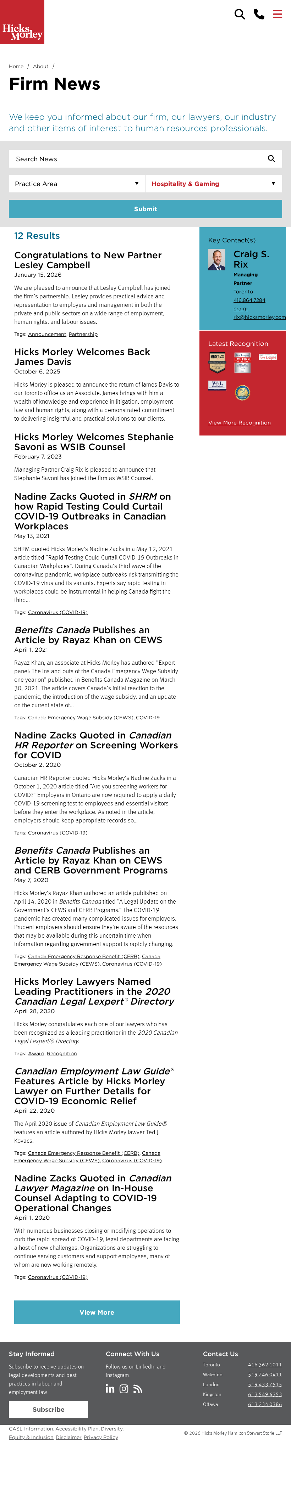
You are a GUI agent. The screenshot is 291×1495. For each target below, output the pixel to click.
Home (16, 66)
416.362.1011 (265, 1365)
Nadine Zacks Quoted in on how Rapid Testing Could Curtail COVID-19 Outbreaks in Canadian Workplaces (92, 511)
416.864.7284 (249, 300)
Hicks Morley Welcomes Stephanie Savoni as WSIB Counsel (94, 441)
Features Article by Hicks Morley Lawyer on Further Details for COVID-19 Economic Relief (93, 1086)
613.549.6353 (265, 1395)
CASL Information (31, 1429)
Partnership (83, 334)
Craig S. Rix (251, 259)
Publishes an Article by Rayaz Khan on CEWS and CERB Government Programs (91, 860)
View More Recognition (239, 423)
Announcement (47, 334)
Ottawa (210, 1404)
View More (96, 1312)
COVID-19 (148, 717)
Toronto (211, 1365)
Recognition (62, 1053)
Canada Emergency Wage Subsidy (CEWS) (80, 717)
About (41, 66)
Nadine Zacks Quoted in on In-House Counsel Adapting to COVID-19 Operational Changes (92, 1193)
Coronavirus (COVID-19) (58, 612)
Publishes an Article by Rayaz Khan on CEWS (88, 634)
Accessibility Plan (77, 1429)
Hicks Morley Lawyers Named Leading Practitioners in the (94, 991)
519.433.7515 (265, 1385)
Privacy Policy (101, 1437)
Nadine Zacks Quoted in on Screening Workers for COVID (96, 745)
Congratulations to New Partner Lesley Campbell (88, 259)
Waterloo (213, 1375)
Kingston (212, 1395)
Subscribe (49, 1409)
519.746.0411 (265, 1375)
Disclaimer (69, 1437)
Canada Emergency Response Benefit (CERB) (83, 956)
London (211, 1385)
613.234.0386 (265, 1404)
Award (36, 1053)
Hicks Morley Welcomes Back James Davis (82, 356)
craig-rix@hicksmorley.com (253, 313)
